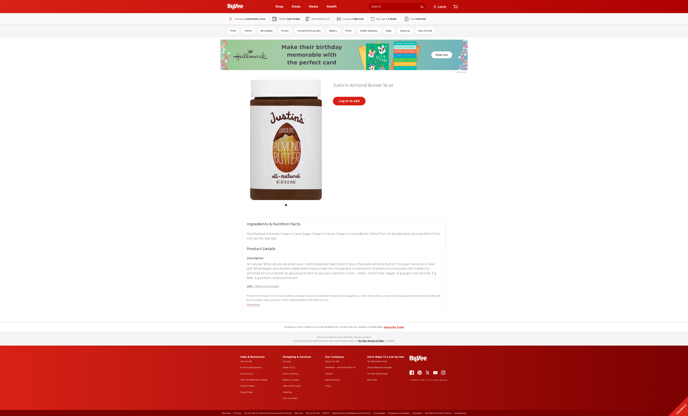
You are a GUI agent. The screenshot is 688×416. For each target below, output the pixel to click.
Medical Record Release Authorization (351, 413)
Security (299, 413)
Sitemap (226, 413)
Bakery (333, 30)
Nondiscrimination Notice (438, 413)
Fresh (233, 30)
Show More (253, 304)
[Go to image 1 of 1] (286, 205)
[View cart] (455, 6)
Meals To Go (289, 367)
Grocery (287, 361)
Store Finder (246, 392)
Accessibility (460, 413)
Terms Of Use (312, 413)
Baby (388, 30)
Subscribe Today (394, 327)
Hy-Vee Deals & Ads (377, 361)
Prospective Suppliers (399, 413)
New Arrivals (425, 30)
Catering (287, 392)
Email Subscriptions (250, 367)
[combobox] (397, 7)
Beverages (267, 30)
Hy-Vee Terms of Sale (371, 340)
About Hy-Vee (332, 361)
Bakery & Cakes (291, 379)
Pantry (248, 30)
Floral (348, 30)
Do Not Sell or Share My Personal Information (268, 413)
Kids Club (372, 379)
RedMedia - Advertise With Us (340, 367)
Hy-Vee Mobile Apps (377, 373)
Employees (379, 413)
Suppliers (417, 413)
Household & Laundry (309, 30)
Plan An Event (290, 398)
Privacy (237, 413)
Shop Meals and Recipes (379, 367)
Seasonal (405, 30)
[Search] (422, 6)
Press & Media (247, 385)
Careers (329, 373)
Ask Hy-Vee (246, 361)
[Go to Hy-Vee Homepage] (236, 6)
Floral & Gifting (290, 373)
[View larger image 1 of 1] (286, 140)
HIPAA (325, 413)
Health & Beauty (369, 30)
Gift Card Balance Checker (254, 379)
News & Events (332, 379)
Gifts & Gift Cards (291, 385)
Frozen (285, 30)
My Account (246, 373)
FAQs (328, 385)
